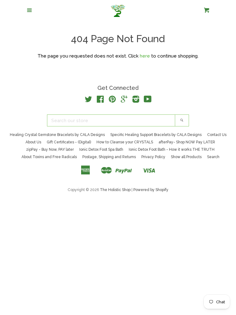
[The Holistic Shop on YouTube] (147, 100)
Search (213, 157)
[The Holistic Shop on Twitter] (88, 100)
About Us (33, 142)
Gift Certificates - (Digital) (69, 142)
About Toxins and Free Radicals (49, 157)
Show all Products (186, 157)
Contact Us (216, 135)
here (145, 56)
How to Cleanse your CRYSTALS (124, 142)
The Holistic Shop (115, 190)
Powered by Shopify (150, 190)
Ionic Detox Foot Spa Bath (101, 149)
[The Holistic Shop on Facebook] (100, 100)
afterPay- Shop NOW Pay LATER (187, 142)
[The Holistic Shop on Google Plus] (124, 100)
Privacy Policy (153, 157)
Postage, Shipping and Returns (109, 157)
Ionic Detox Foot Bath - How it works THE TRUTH (171, 149)
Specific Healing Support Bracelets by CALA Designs (156, 135)
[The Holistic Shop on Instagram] (136, 100)
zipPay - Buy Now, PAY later (50, 149)
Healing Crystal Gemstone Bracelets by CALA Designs (57, 135)
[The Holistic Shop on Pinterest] (112, 100)
